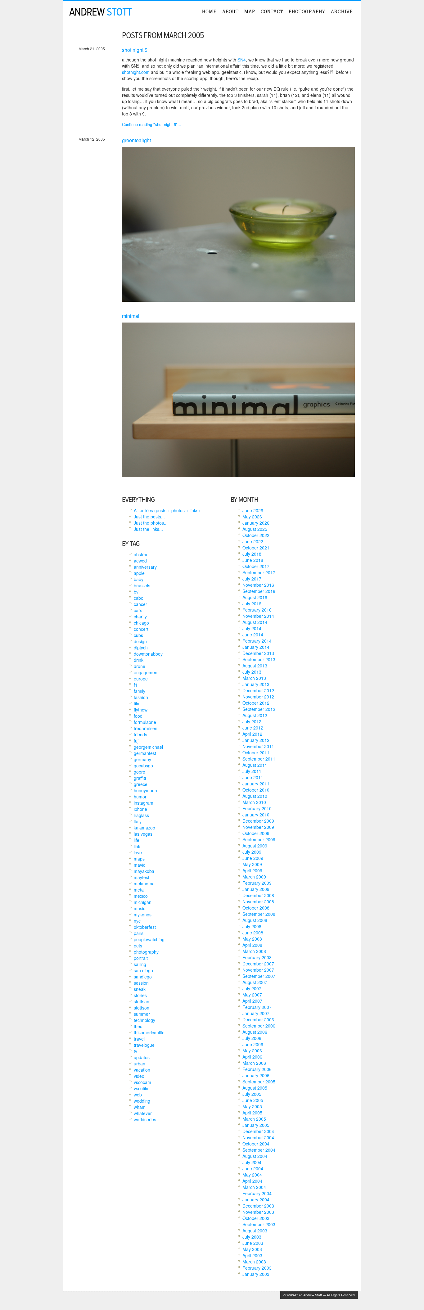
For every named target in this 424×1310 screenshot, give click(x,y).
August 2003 (254, 1230)
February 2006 (257, 1069)
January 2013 (255, 684)
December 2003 (258, 1206)
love (138, 852)
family (139, 691)
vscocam (142, 1082)
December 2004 (258, 1131)
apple (139, 573)
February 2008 (257, 957)
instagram (143, 803)
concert (141, 629)
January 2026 (255, 523)
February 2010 (257, 808)
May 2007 (252, 995)
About (230, 12)
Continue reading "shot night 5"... (151, 124)
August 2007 (254, 982)
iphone (140, 809)
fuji (136, 741)
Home (209, 12)
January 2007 (255, 1013)
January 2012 (255, 740)
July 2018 (251, 554)
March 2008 (254, 951)
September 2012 (258, 709)
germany (142, 759)
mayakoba (144, 871)
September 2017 (258, 572)
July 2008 (251, 926)
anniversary (145, 567)
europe (141, 678)
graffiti (140, 778)
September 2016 (258, 591)
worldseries (145, 1119)
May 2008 (252, 939)
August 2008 (254, 920)
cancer (140, 604)
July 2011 (251, 771)
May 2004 (252, 1175)
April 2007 (252, 1001)
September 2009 (258, 839)
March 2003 (254, 1261)
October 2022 (255, 535)
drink (138, 660)
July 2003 (251, 1237)
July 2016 (251, 603)
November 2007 (258, 970)
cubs (138, 635)
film (137, 703)
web (138, 1094)
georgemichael (148, 747)
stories (140, 995)
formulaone (145, 722)
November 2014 (258, 616)
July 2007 (251, 988)
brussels (142, 585)
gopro (139, 772)
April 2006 (252, 1057)
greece (140, 784)
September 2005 (258, 1081)
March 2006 (254, 1063)
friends (140, 734)
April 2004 (252, 1181)
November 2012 (258, 696)
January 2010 (255, 814)
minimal (130, 315)
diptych (141, 647)
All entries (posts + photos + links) (167, 510)
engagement (146, 672)
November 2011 (258, 746)
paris (138, 933)
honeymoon (145, 790)
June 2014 (252, 634)
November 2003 (258, 1212)
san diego (143, 970)
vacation (142, 1070)
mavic (139, 865)
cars (138, 610)
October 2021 (255, 547)
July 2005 (251, 1094)
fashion (141, 697)
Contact (272, 12)
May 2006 (252, 1050)
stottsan (141, 1001)
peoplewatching (149, 939)
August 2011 (254, 765)
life (136, 840)
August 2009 (254, 845)
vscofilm (142, 1088)
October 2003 (255, 1218)
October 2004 (255, 1144)
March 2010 (254, 802)
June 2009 (252, 858)
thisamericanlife (149, 1032)
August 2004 (254, 1156)
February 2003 (257, 1268)
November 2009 (258, 827)
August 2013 (254, 665)
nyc (137, 921)
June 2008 (252, 932)
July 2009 (251, 852)
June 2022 (252, 541)
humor (140, 796)
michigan (142, 902)
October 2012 (255, 703)
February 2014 (257, 641)
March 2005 (254, 1119)
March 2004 (254, 1187)
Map (249, 12)
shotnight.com (136, 72)
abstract (142, 554)
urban (139, 1063)
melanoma (144, 883)
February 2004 (257, 1193)
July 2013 (251, 672)
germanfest (145, 753)
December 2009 (258, 821)
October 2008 (255, 908)
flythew (140, 710)
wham (140, 1107)
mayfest (141, 877)
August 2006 (254, 1032)
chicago (141, 623)
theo (138, 1026)
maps (139, 859)
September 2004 (258, 1150)
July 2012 (251, 721)
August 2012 (254, 715)
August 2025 (254, 529)
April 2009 (252, 870)
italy (138, 821)
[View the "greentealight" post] (238, 300)
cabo (138, 598)
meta (139, 890)
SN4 (241, 59)
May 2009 (252, 864)
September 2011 (258, 759)
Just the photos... (151, 523)
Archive (342, 12)
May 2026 (252, 516)
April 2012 (252, 734)
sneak (140, 989)
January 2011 (255, 783)
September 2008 (258, 914)
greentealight (136, 140)
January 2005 (255, 1125)
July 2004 (251, 1162)
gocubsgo (143, 765)
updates (142, 1057)
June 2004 (252, 1168)
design (140, 641)
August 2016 (254, 597)
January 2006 (255, 1075)
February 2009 (257, 883)
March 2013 (254, 678)
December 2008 (258, 895)
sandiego (143, 976)
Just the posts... (149, 516)
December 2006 (258, 1019)
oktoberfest (145, 927)
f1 (136, 685)
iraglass (141, 815)
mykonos (142, 914)
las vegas (143, 834)
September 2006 (258, 1026)
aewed (140, 561)
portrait (141, 958)
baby (138, 579)
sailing (140, 964)
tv (135, 1051)
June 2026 (252, 510)
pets (138, 945)
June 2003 (252, 1243)
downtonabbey (148, 654)
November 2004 (258, 1137)
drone (139, 666)
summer (142, 1014)
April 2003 (252, 1255)
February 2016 (257, 610)
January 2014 (255, 647)
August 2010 (254, 796)
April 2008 (252, 945)
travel (139, 1039)
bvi (136, 592)
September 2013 (258, 659)
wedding (142, 1101)
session (141, 983)
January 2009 (255, 889)
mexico (141, 896)
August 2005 (254, 1088)
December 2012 (258, 690)
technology (144, 1020)
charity (140, 616)
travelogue (144, 1045)
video (139, 1076)
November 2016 (258, 585)
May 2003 (252, 1249)
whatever (143, 1113)
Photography (307, 12)
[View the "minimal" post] (238, 475)
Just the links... (148, 529)
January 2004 (255, 1199)
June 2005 (252, 1100)
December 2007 (258, 963)
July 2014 (251, 628)
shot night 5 (134, 49)
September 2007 (258, 976)
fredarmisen (145, 728)
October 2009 (255, 833)
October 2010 (255, 790)
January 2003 (255, 1274)
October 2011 (255, 752)
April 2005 (252, 1112)
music (139, 908)
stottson (141, 1008)
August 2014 (254, 622)
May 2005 (252, 1106)
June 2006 (252, 1044)
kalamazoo (144, 827)
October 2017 (255, 566)
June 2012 (252, 728)
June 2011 (252, 777)
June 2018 (252, 560)
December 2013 (258, 653)
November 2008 (258, 901)
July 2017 (251, 579)
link (137, 846)
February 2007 (257, 1007)
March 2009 (254, 877)
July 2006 (251, 1038)
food (138, 716)
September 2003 (258, 1224)
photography (146, 952)
